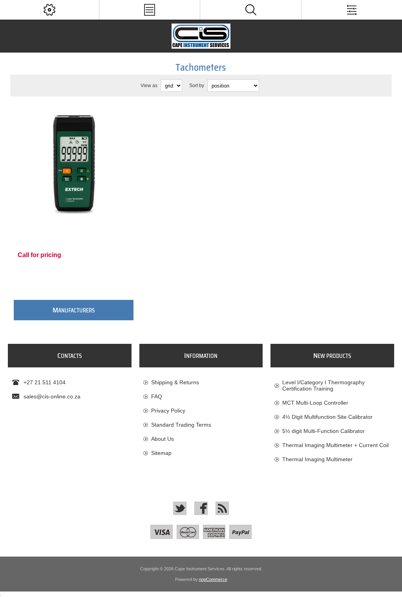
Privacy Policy (168, 410)
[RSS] (222, 508)
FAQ (156, 396)
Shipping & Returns (175, 382)
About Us (162, 439)
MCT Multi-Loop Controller (315, 403)
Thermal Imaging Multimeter (317, 459)
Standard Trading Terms (181, 425)
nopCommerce (213, 579)
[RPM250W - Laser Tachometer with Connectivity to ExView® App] (74, 164)
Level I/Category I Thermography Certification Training (323, 385)
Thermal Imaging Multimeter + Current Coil (335, 445)
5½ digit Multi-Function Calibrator (323, 431)
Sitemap (161, 453)
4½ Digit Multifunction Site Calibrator (327, 417)
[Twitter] (180, 508)
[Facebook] (201, 508)
